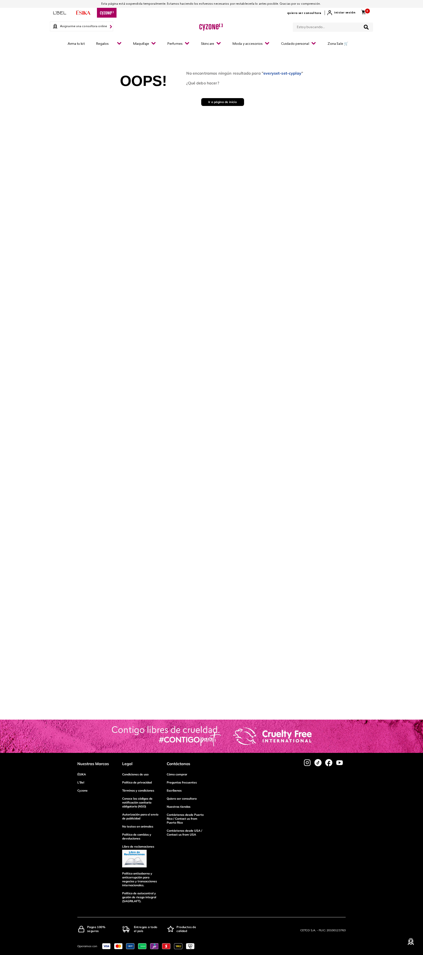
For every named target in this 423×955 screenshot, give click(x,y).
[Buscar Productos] (366, 27)
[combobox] (333, 26)
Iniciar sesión (344, 12)
